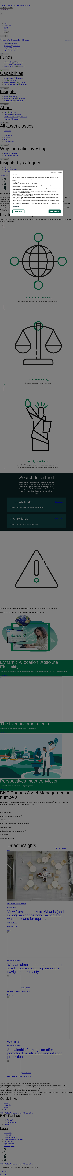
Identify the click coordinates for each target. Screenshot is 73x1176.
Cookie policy (16, 206)
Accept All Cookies (54, 211)
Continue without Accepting (56, 172)
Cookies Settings (18, 211)
